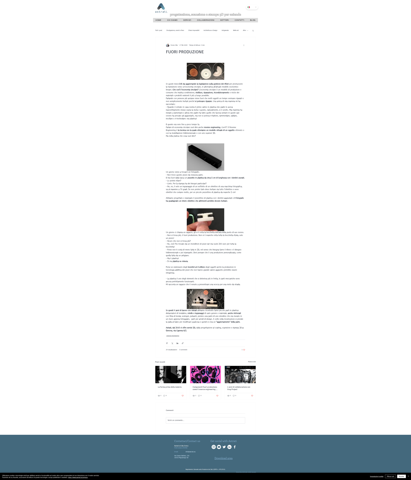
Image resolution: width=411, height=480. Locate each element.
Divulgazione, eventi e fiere (175, 30)
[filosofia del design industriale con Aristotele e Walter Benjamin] (170, 374)
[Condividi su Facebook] (167, 343)
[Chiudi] (408, 476)
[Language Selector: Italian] (252, 7)
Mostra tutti (252, 362)
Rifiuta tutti (390, 476)
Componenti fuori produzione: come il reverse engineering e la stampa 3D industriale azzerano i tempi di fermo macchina (205, 388)
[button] (253, 30)
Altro (244, 30)
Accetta (401, 476)
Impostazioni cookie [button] (376, 476)
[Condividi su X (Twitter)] (172, 343)
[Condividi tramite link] (183, 343)
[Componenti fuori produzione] (205, 374)
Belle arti (236, 30)
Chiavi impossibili (193, 30)
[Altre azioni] (244, 45)
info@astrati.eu (191, 452)
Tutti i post (158, 30)
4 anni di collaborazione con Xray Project (238, 388)
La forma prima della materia (170, 387)
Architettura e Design (210, 30)
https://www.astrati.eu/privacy (78, 477)
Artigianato (225, 30)
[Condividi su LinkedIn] (177, 343)
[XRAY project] (240, 374)
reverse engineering (172, 336)
